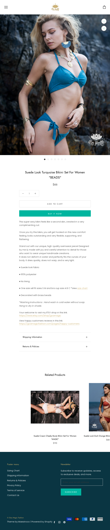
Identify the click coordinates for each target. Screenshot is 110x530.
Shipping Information (32, 337)
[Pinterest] (64, 522)
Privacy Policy (14, 485)
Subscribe (71, 492)
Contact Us (13, 495)
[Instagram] (59, 522)
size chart (82, 288)
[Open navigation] (6, 7)
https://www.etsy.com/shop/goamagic (40, 315)
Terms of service (15, 490)
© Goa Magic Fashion (15, 517)
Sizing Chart (13, 470)
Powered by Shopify (42, 521)
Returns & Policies (31, 346)
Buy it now (55, 213)
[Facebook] (54, 522)
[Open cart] (104, 7)
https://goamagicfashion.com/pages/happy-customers (49, 323)
